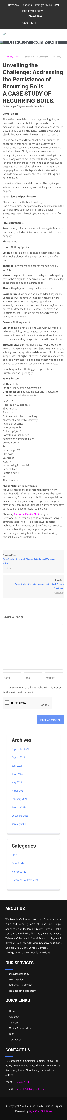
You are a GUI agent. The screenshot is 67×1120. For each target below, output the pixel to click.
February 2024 (19, 799)
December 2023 (20, 815)
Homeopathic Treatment (22, 990)
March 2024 (18, 790)
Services (13, 1022)
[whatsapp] (48, 23)
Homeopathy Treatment (25, 880)
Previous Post (29, 559)
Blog (14, 855)
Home (12, 1011)
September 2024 (20, 749)
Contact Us (15, 1039)
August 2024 (18, 757)
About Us (14, 1016)
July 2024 (17, 765)
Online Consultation (20, 1028)
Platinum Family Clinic (27, 514)
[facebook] (40, 23)
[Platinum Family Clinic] (4, 34)
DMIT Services (16, 979)
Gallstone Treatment (20, 985)
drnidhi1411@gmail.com (30, 1089)
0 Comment (42, 56)
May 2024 (17, 782)
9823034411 (28, 23)
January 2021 (19, 824)
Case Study (56, 56)
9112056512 (35, 15)
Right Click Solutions (40, 1111)
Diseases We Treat (19, 973)
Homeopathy (19, 871)
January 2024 (19, 807)
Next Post (39, 584)
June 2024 (17, 774)
